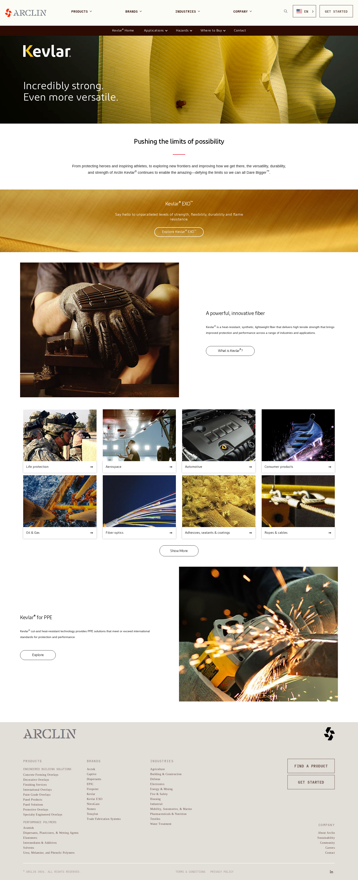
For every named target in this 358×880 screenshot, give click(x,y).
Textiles (155, 819)
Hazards (182, 30)
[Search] (286, 11)
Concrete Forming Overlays (40, 775)
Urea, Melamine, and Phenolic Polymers (49, 852)
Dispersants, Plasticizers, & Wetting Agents (51, 833)
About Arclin (326, 833)
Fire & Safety (159, 794)
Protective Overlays (35, 809)
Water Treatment (161, 824)
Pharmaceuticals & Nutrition (168, 814)
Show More (179, 551)
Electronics (157, 784)
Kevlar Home (123, 30)
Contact (240, 30)
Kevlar (91, 794)
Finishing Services (35, 784)
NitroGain (93, 804)
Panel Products (32, 799)
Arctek (91, 769)
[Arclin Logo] (25, 13)
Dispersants (94, 779)
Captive (92, 774)
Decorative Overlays (36, 780)
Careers (330, 848)
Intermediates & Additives (40, 843)
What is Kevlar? (230, 350)
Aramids (28, 828)
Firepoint (93, 789)
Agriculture (157, 769)
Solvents (28, 848)
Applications (154, 30)
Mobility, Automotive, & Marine (171, 809)
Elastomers (30, 838)
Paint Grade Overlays (36, 794)
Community (327, 843)
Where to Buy (211, 30)
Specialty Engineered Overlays (42, 814)
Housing (155, 799)
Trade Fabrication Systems (104, 819)
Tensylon (92, 814)
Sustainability (326, 838)
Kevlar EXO (95, 799)
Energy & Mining (161, 789)
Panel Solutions (33, 804)
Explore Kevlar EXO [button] (179, 232)
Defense (155, 779)
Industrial (156, 804)
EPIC (90, 784)
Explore (38, 655)
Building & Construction (166, 774)
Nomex (91, 809)
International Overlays (37, 789)
